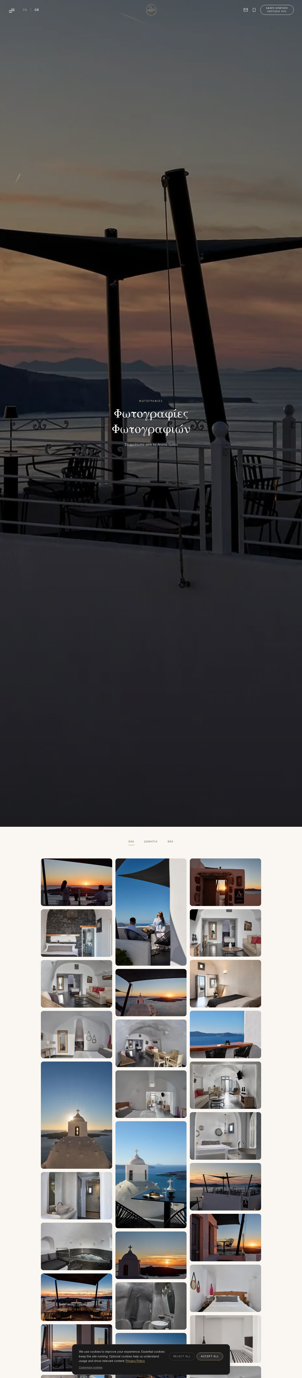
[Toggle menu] (11, 11)
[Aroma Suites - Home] (151, 10)
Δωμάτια (151, 841)
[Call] (254, 10)
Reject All (182, 1356)
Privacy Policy (135, 1361)
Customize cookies (91, 1367)
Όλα (131, 841)
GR (37, 10)
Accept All (210, 1356)
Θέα (171, 841)
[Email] (245, 10)
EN (25, 10)
